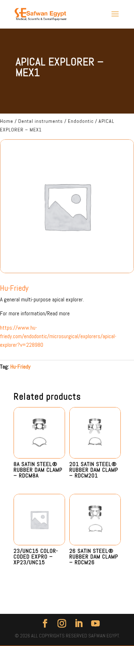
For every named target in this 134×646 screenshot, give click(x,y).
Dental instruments (40, 121)
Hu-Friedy (20, 366)
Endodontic (81, 121)
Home (6, 121)
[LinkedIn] (78, 624)
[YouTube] (95, 624)
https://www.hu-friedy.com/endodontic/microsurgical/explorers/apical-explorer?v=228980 (58, 336)
